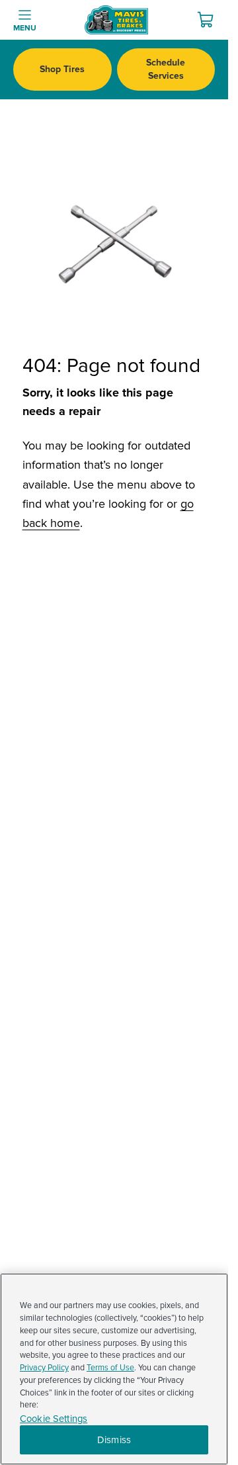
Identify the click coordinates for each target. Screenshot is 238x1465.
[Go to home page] (116, 20)
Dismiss (114, 1440)
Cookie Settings (53, 1419)
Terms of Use (110, 1367)
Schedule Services (165, 69)
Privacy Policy (44, 1367)
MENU (24, 28)
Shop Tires (62, 69)
